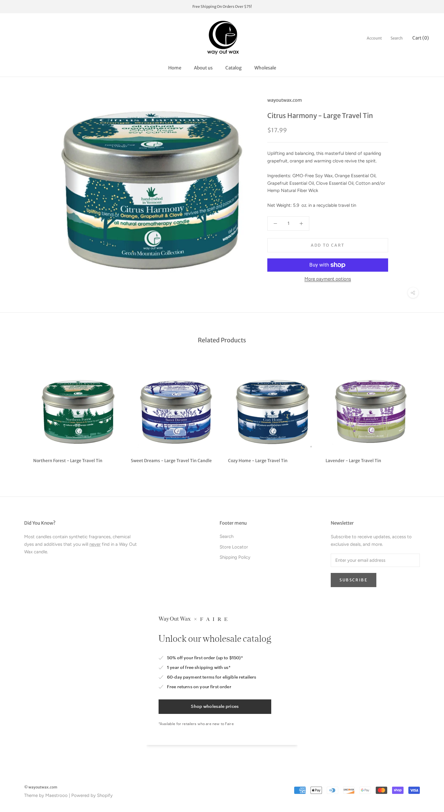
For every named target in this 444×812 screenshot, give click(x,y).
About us (203, 68)
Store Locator (234, 547)
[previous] (19, 412)
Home (174, 68)
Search (397, 38)
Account (374, 38)
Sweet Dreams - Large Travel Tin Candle (171, 460)
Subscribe (353, 580)
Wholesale (265, 68)
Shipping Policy (235, 557)
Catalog (233, 68)
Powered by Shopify (92, 795)
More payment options (327, 279)
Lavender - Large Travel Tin (353, 460)
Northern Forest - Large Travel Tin (67, 460)
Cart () (420, 38)
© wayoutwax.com (40, 787)
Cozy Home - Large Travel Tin (258, 460)
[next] (425, 412)
